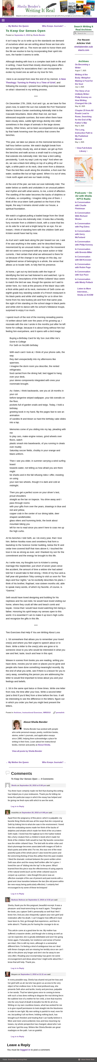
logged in (25, 1050)
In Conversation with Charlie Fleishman (82, 205)
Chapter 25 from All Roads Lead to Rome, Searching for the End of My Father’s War (84, 116)
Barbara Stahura (18, 900)
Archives (17, 712)
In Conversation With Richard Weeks (82, 216)
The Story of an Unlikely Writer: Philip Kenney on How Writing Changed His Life (83, 97)
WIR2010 (47, 712)
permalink (60, 712)
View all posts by (27, 751)
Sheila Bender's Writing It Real (17, 1059)
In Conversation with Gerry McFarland (82, 234)
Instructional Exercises (32, 712)
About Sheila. (44, 745)
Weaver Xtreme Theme (87, 1059)
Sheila (14, 785)
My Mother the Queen (17, 26)
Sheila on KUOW (85, 295)
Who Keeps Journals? (54, 26)
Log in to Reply (17, 806)
